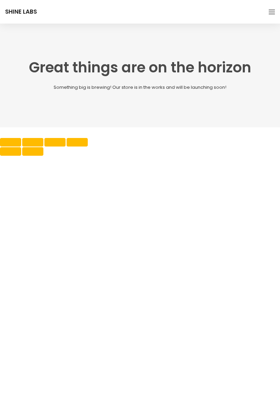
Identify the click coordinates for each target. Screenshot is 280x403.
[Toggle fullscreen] (32, 142)
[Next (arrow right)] (32, 151)
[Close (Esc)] (77, 142)
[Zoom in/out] (10, 142)
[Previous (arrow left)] (10, 151)
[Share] (55, 142)
